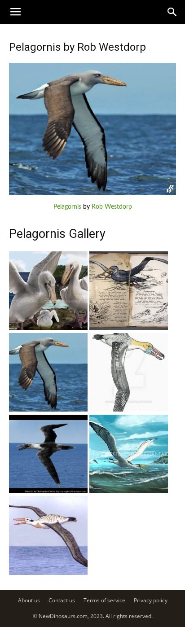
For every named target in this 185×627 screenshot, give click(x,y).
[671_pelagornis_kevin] (128, 328)
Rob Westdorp (112, 207)
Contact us (61, 600)
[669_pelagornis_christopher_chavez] (48, 491)
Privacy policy (150, 600)
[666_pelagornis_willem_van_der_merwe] (48, 573)
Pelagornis (67, 207)
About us (29, 600)
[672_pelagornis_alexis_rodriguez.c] (48, 328)
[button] (172, 12)
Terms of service (104, 600)
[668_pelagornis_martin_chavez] (128, 410)
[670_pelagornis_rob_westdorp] (48, 410)
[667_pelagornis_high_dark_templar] (128, 491)
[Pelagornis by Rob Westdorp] (92, 193)
